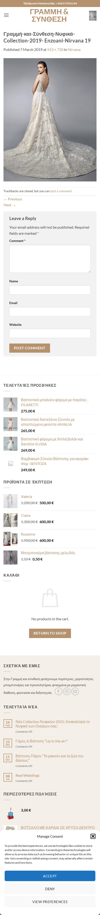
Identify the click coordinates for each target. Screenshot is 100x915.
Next (9, 204)
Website (15, 324)
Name (13, 281)
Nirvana (74, 49)
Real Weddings (28, 775)
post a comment (61, 191)
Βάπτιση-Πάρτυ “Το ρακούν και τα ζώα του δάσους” (49, 758)
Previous (12, 199)
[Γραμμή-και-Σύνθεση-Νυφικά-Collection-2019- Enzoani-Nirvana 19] (50, 119)
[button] (93, 836)
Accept (50, 876)
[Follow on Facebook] (58, 691)
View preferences (49, 902)
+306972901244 (66, 3)
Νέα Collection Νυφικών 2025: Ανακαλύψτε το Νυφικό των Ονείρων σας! (53, 723)
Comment (17, 241)
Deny (50, 889)
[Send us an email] (75, 691)
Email (13, 303)
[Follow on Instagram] (67, 691)
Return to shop (50, 633)
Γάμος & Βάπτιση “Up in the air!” (42, 741)
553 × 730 (55, 49)
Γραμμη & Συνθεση (49, 15)
